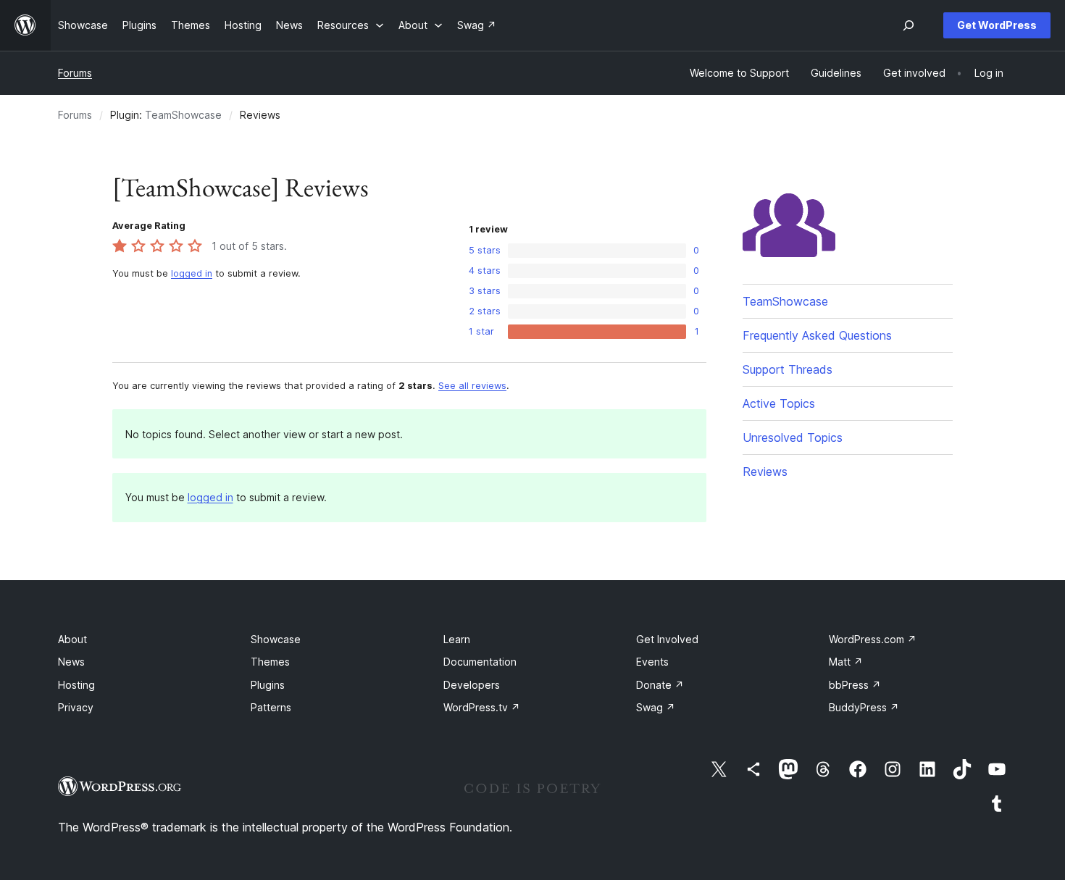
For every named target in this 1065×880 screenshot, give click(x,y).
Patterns (271, 707)
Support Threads (787, 369)
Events (652, 661)
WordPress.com (872, 639)
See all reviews (472, 385)
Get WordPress (997, 25)
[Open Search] (908, 25)
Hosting (76, 685)
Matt (846, 661)
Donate (660, 685)
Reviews (765, 471)
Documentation (480, 661)
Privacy (75, 707)
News (71, 661)
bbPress (855, 685)
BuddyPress (864, 707)
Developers (471, 685)
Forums (75, 73)
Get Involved (667, 639)
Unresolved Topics (793, 437)
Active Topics (779, 403)
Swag (655, 707)
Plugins (268, 685)
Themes (270, 661)
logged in (191, 273)
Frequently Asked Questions (817, 335)
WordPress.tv (481, 707)
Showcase (276, 639)
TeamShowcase (183, 115)
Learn (456, 639)
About (72, 639)
